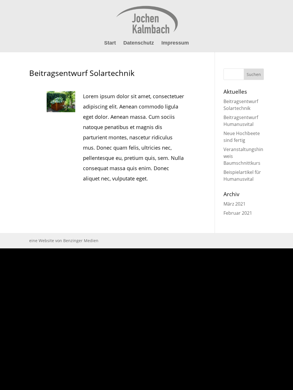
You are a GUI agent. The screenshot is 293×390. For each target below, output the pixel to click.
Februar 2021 (237, 213)
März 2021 (234, 204)
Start (110, 43)
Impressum (175, 43)
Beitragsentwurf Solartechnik (81, 73)
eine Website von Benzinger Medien (63, 240)
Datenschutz (138, 43)
